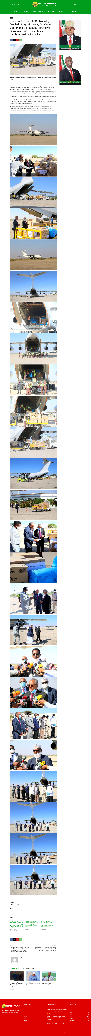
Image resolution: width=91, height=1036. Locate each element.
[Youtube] (18, 4)
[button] (77, 4)
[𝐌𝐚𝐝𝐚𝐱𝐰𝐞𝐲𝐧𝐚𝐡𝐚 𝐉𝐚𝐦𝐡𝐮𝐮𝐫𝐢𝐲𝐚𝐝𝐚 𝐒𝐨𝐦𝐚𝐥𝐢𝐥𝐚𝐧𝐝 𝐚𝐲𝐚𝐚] (33, 976)
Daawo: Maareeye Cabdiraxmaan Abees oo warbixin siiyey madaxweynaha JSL (48, 983)
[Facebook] (10, 4)
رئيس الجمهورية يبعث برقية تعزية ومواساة (55, 1023)
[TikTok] (14, 4)
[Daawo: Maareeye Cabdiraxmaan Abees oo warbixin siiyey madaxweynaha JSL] (49, 976)
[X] (16, 4)
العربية (48, 1021)
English (48, 1007)
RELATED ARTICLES (16, 968)
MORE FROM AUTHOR (28, 968)
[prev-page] (11, 989)
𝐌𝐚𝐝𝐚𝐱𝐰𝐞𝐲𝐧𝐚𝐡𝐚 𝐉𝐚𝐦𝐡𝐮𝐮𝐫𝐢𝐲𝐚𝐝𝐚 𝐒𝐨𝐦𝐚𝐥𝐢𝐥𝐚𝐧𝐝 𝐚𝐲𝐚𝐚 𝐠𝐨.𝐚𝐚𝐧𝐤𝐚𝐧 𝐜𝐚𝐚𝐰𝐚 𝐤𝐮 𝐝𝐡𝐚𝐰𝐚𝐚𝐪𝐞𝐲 (33, 983)
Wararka (15, 16)
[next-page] (13, 989)
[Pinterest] (17, 40)
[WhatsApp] (20, 40)
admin (20, 957)
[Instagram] (12, 4)
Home (11, 16)
